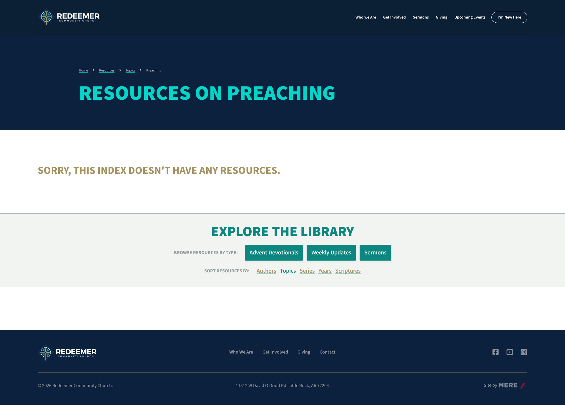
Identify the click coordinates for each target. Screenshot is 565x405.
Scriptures (348, 271)
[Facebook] (495, 352)
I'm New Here (509, 17)
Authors (266, 271)
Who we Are (365, 17)
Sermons (421, 17)
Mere (503, 384)
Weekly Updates (331, 253)
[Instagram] (523, 352)
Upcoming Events (470, 17)
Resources (106, 70)
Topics (130, 70)
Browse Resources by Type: (206, 252)
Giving (441, 17)
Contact (327, 352)
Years (325, 271)
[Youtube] (509, 352)
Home (83, 70)
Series (307, 271)
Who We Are (241, 352)
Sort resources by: (227, 271)
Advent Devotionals (274, 253)
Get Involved (394, 17)
